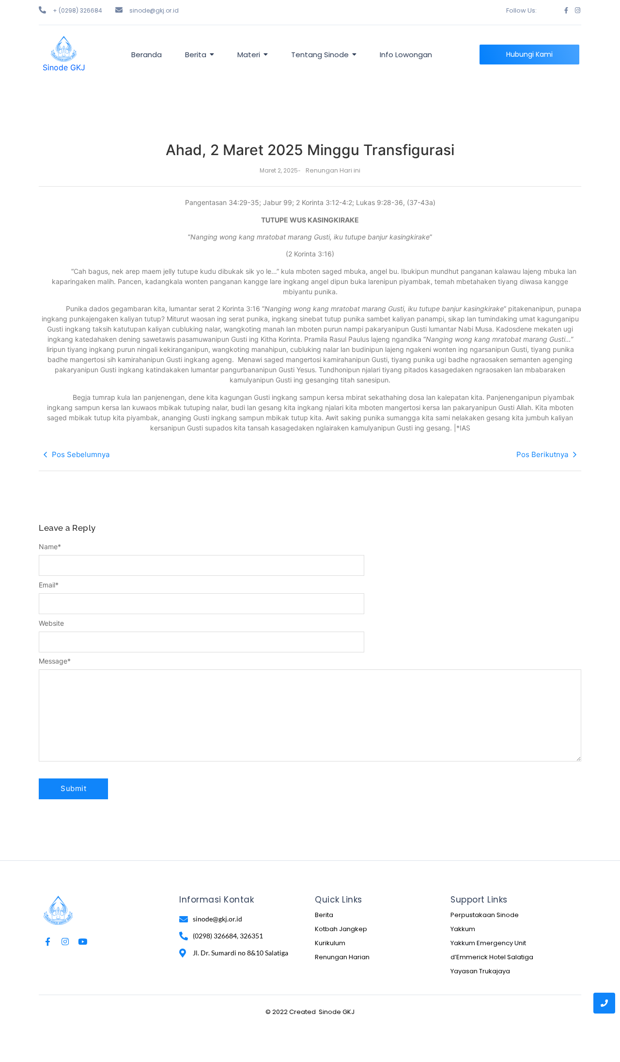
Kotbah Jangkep (341, 929)
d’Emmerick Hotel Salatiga (491, 957)
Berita (324, 914)
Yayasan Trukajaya (480, 971)
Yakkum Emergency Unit (488, 943)
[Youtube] (82, 941)
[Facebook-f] (566, 10)
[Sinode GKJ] (64, 49)
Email (49, 585)
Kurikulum (330, 943)
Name (50, 546)
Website (51, 623)
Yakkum (462, 929)
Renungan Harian (342, 957)
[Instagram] (577, 10)
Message (55, 661)
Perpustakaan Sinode (484, 914)
